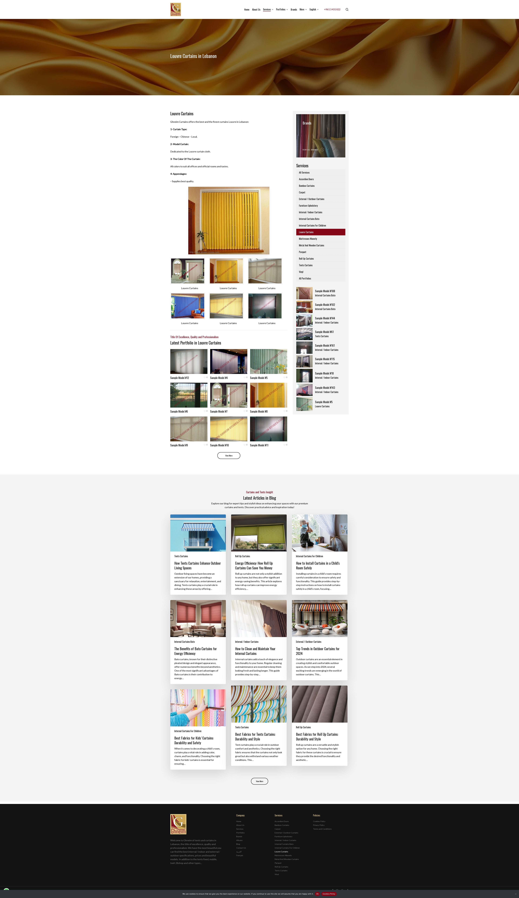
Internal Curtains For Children (312, 225)
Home (238, 821)
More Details (196, 359)
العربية (239, 851)
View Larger (181, 359)
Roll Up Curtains (306, 258)
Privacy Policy (319, 825)
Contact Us (241, 848)
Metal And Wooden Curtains (311, 245)
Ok (317, 894)
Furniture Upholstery (308, 205)
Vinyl (301, 272)
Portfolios (240, 833)
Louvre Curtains (306, 232)
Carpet (302, 192)
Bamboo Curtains (307, 185)
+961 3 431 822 (332, 9)
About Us (240, 825)
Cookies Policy (319, 821)
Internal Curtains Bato (309, 219)
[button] (228, 455)
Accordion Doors (306, 179)
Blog (238, 844)
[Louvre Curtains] (189, 271)
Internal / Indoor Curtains (310, 212)
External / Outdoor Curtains (311, 199)
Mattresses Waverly (308, 238)
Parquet (302, 252)
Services (239, 829)
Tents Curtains (305, 265)
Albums (239, 840)
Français (239, 855)
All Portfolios (305, 278)
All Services (304, 172)
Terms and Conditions (322, 829)
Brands (239, 836)
